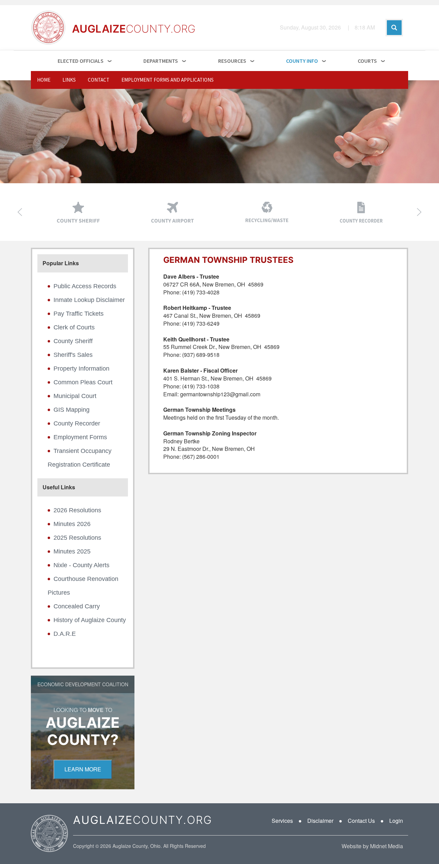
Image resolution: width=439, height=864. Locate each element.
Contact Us (361, 821)
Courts (367, 60)
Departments (160, 60)
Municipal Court (75, 396)
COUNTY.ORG (142, 820)
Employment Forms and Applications (167, 80)
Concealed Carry (77, 606)
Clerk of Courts (74, 327)
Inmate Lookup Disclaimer (89, 299)
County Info (302, 60)
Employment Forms (80, 437)
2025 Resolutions (77, 537)
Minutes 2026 (72, 524)
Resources (232, 60)
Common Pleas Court (83, 382)
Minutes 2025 (72, 551)
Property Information (81, 368)
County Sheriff (73, 341)
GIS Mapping (72, 409)
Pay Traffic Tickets (79, 313)
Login (396, 821)
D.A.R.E (65, 633)
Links (69, 80)
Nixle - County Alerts (81, 565)
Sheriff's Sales (73, 354)
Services (282, 821)
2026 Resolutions (77, 510)
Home (43, 80)
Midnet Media (386, 846)
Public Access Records (85, 286)
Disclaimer (320, 821)
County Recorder (77, 423)
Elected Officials (81, 60)
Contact (98, 80)
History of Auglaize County (90, 620)
